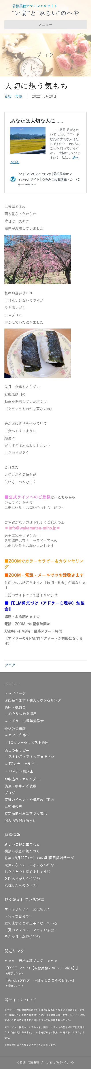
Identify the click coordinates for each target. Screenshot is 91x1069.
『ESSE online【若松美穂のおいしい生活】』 (42, 968)
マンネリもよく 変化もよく (27, 909)
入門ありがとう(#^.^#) (22, 879)
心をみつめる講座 (22, 714)
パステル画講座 (20, 771)
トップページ (15, 694)
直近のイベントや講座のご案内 (29, 800)
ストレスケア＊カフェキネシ (31, 757)
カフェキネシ (19, 735)
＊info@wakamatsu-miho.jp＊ (32, 528)
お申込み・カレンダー (22, 779)
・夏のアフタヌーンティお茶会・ (30, 930)
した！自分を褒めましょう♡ (27, 872)
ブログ (9, 665)
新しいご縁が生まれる (22, 844)
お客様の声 (13, 807)
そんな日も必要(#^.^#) (22, 937)
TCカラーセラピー (23, 764)
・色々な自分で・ (18, 917)
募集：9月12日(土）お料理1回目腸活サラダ (39, 858)
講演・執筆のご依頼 (20, 786)
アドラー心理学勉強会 (26, 721)
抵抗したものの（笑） (22, 886)
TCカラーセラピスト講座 (28, 743)
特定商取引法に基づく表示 (25, 814)
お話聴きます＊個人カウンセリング (32, 701)
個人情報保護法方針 (20, 821)
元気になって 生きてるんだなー (30, 865)
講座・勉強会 (15, 708)
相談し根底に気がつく (22, 851)
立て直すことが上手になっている (30, 923)
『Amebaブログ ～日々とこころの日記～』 (40, 981)
